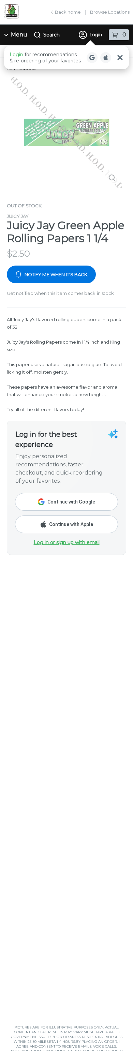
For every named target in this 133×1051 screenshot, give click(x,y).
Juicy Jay (18, 216)
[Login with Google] (92, 57)
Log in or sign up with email (67, 542)
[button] (66, 57)
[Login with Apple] (105, 57)
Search (51, 35)
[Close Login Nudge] (120, 57)
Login (96, 34)
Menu (19, 34)
